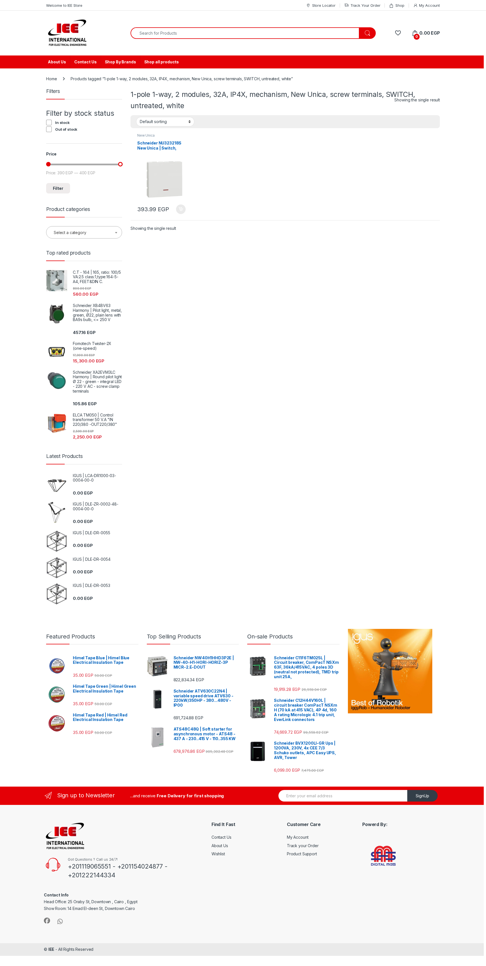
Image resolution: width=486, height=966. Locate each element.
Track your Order (303, 845)
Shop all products (161, 61)
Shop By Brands (120, 61)
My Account (429, 5)
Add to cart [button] (181, 209)
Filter (58, 188)
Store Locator (324, 5)
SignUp (422, 795)
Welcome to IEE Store (64, 5)
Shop (399, 5)
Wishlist (218, 853)
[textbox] (84, 233)
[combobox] (244, 33)
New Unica (146, 135)
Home (51, 78)
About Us (57, 61)
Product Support (302, 853)
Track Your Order (365, 5)
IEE (51, 949)
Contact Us (85, 61)
